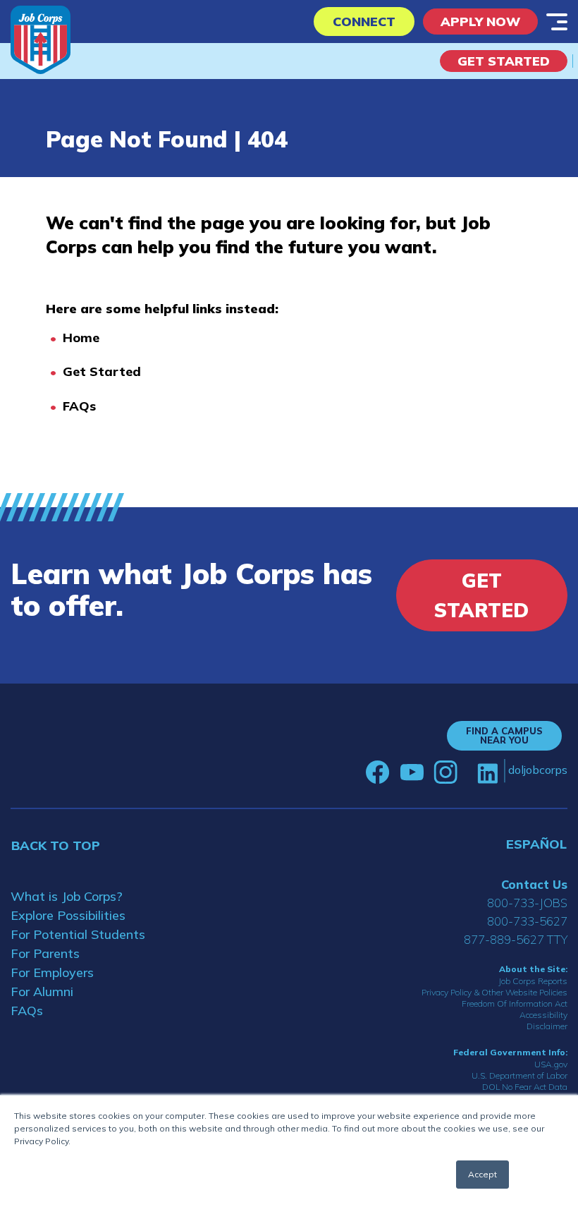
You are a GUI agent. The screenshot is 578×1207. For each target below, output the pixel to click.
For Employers (52, 972)
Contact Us (534, 884)
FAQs (79, 406)
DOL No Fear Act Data (524, 1086)
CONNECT (364, 21)
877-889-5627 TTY (515, 939)
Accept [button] (482, 1174)
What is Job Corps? (67, 896)
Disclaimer (547, 1026)
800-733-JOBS (527, 902)
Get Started (503, 61)
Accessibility (543, 1014)
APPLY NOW (480, 21)
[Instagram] (445, 772)
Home (81, 337)
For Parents (45, 953)
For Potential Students (78, 934)
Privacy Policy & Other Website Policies (494, 992)
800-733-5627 (527, 921)
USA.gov (550, 1064)
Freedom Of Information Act (514, 1003)
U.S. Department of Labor (519, 1075)
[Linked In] (487, 773)
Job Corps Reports (532, 981)
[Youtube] (411, 772)
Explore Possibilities (68, 915)
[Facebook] (377, 772)
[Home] (40, 40)
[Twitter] (467, 772)
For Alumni (42, 991)
